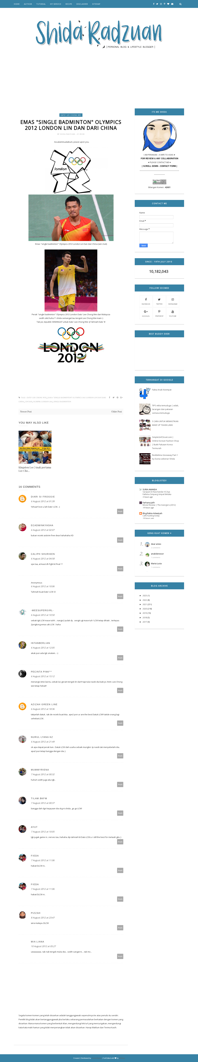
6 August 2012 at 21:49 (42, 741)
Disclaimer (82, 4)
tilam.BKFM (39, 798)
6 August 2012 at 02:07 (42, 529)
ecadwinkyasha (42, 525)
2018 (145, 617)
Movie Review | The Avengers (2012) (159, 505)
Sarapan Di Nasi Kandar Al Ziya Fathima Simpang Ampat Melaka (157, 493)
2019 (145, 613)
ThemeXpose (97, 1058)
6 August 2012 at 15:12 (42, 676)
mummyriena (40, 770)
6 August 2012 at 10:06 (42, 586)
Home (17, 4)
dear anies (156, 544)
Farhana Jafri (149, 502)
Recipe (69, 4)
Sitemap (96, 4)
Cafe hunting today (151, 515)
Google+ (146, 316)
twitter (159, 304)
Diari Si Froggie (43, 496)
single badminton (62, 402)
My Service (55, 4)
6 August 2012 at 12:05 (42, 647)
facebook (146, 304)
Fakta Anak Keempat (161, 389)
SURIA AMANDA (150, 489)
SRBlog (122, 1058)
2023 (145, 595)
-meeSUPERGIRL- (42, 610)
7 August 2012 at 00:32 (42, 774)
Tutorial (41, 4)
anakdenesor (157, 553)
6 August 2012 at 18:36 (42, 708)
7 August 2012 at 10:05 (42, 831)
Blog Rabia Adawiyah (152, 513)
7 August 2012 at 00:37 (42, 802)
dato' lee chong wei (71, 115)
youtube (172, 316)
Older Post (116, 411)
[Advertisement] (99, 74)
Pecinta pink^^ (41, 671)
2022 (145, 600)
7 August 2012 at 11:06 (42, 860)
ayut (34, 827)
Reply (120, 511)
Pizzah (36, 913)
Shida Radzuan (68, 134)
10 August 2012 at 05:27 (43, 946)
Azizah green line (44, 704)
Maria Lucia (156, 563)
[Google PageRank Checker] (159, 183)
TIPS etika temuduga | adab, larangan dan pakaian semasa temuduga (165, 409)
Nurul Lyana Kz (42, 737)
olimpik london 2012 (43, 402)
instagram (172, 304)
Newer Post (26, 411)
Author (28, 4)
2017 (145, 621)
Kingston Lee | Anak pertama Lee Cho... (35, 469)
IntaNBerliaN (40, 643)
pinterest (159, 316)
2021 (145, 604)
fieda (35, 855)
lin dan (28, 402)
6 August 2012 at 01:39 (42, 501)
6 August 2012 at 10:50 (42, 614)
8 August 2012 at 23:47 (42, 917)
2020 (145, 608)
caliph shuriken (43, 554)
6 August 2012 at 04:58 (42, 558)
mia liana (37, 941)
